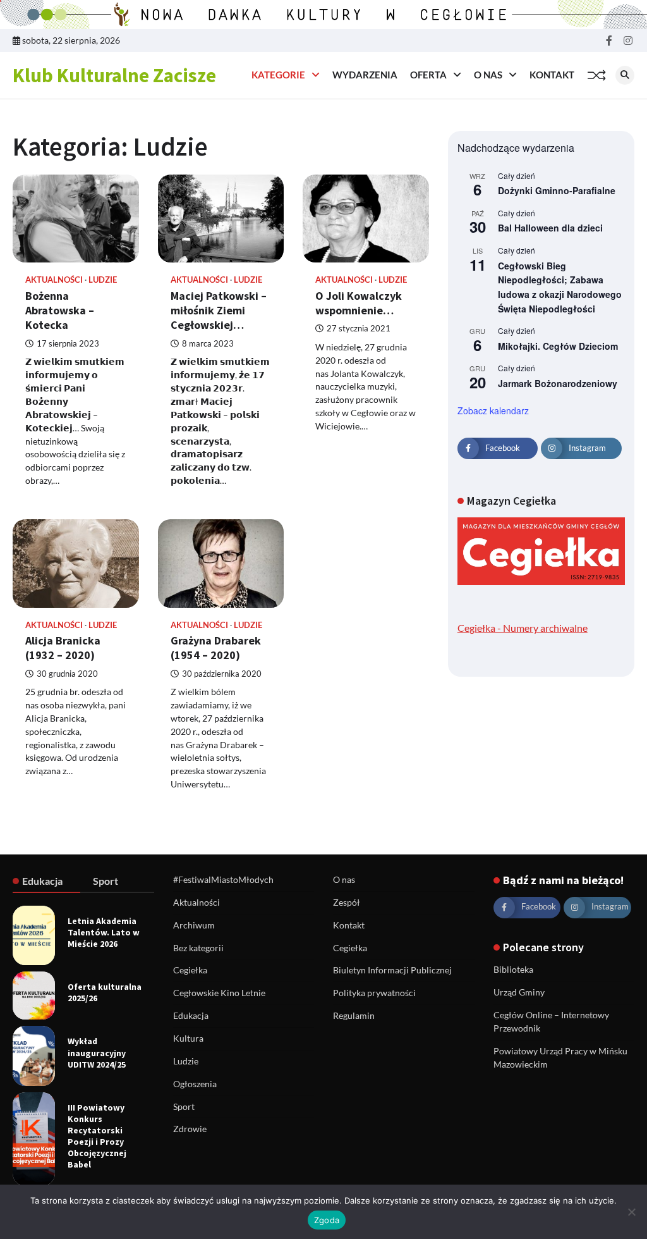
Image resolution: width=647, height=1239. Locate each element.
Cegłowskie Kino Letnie (219, 992)
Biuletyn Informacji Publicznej (392, 970)
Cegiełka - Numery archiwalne (522, 628)
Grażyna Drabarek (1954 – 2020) (216, 647)
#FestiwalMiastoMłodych (223, 879)
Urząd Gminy (519, 992)
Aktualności (54, 280)
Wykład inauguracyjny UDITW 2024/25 (97, 1052)
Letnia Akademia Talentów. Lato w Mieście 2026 (104, 932)
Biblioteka (513, 969)
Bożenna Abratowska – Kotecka (59, 310)
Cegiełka (190, 970)
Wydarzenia (364, 74)
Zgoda (326, 1220)
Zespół (346, 902)
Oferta (428, 74)
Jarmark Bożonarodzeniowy (557, 383)
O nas (488, 74)
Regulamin (354, 1015)
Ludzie (102, 280)
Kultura (188, 1038)
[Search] (624, 75)
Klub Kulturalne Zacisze (114, 75)
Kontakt (551, 74)
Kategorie (278, 74)
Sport (184, 1106)
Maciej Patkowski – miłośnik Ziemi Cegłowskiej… (219, 310)
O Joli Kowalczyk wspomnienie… (358, 302)
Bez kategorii (198, 947)
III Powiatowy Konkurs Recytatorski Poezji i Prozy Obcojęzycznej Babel (97, 1136)
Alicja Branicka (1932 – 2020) (62, 647)
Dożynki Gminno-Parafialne (556, 190)
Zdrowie (190, 1128)
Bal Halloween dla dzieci (550, 227)
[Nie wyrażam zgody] (631, 1211)
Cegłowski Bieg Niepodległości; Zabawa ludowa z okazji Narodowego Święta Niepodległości (560, 287)
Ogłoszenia (195, 1083)
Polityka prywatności (374, 992)
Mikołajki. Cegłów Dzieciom (558, 346)
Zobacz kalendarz (493, 410)
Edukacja (191, 1015)
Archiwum (194, 925)
